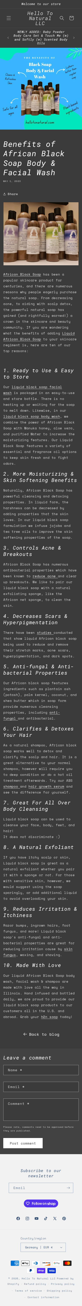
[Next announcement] (74, 38)
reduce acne (44, 576)
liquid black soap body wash (31, 416)
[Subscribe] (68, 1188)
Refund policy (35, 1284)
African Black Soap (22, 274)
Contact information (43, 1297)
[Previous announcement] (8, 38)
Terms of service (28, 1290)
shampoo (11, 786)
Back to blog (44, 1034)
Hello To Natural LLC (38, 1278)
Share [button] (13, 194)
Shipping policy (59, 1290)
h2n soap (49, 1016)
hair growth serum (46, 786)
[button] (9, 18)
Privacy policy (63, 1284)
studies (44, 632)
